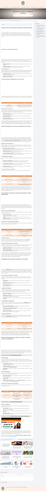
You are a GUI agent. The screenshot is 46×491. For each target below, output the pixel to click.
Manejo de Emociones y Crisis (25, 7)
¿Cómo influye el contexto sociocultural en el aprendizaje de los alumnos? (41, 26)
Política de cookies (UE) (9, 487)
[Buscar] (31, 15)
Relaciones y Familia (33, 7)
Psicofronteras (25, 487)
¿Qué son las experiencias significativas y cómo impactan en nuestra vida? (41, 33)
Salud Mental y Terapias (41, 7)
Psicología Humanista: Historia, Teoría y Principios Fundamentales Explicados (41, 36)
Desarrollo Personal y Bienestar (5, 7)
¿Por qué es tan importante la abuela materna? (7, 439)
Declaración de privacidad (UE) (19, 487)
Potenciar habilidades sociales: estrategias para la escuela (40, 31)
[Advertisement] (17, 30)
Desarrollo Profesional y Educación (15, 7)
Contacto (14, 487)
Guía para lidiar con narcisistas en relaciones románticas (25, 439)
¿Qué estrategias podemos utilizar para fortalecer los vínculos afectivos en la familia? (41, 29)
